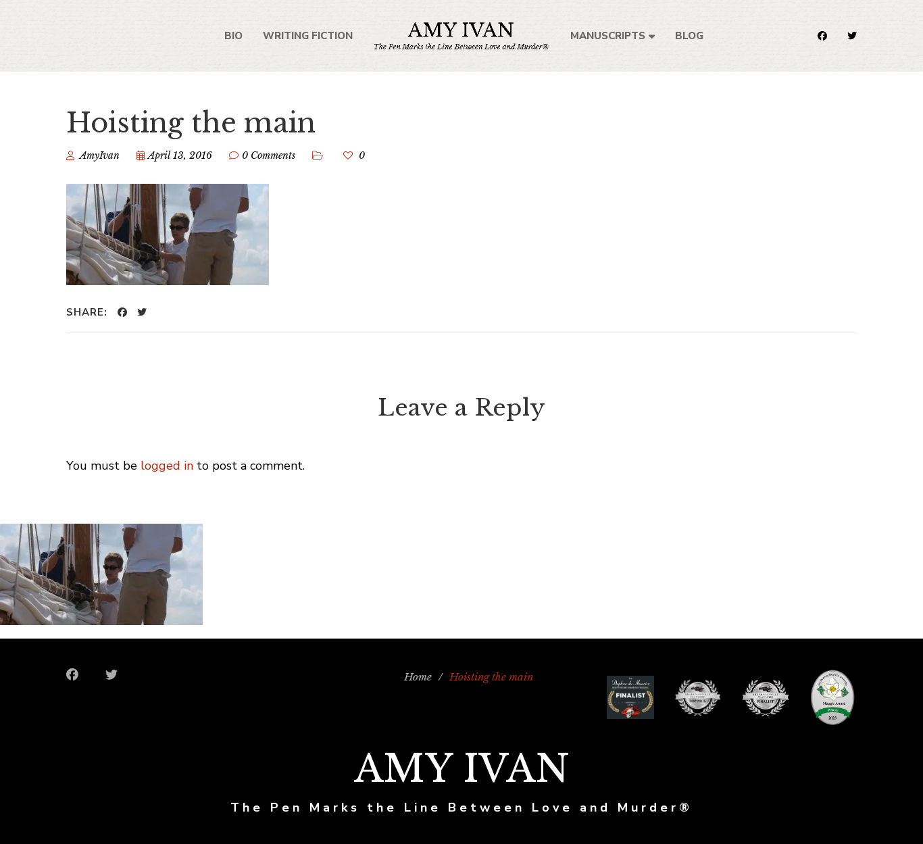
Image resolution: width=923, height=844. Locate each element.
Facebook (822, 36)
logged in (167, 465)
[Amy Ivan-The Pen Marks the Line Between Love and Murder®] (461, 35)
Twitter (852, 36)
